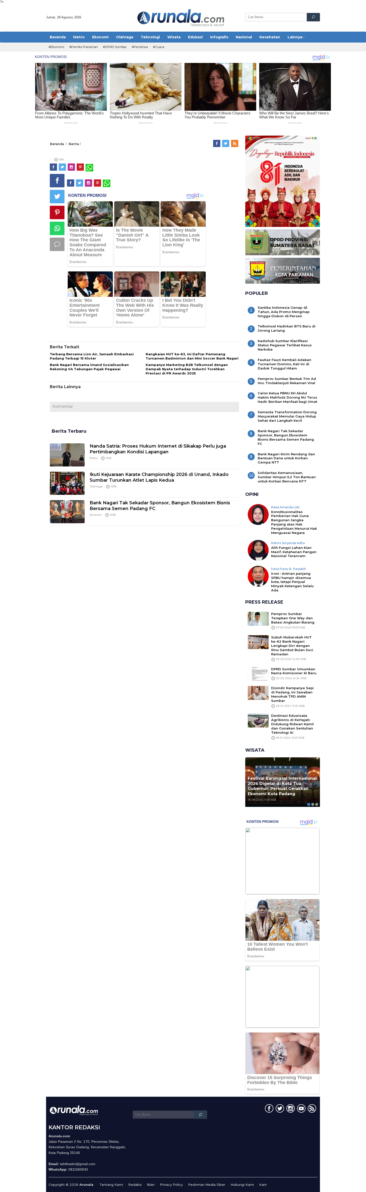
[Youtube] (300, 1109)
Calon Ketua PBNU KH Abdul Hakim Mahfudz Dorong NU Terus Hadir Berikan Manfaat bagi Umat (287, 397)
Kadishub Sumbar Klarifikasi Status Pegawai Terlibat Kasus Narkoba (285, 345)
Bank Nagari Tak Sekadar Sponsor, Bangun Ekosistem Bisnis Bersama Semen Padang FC (286, 437)
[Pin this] (57, 212)
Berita (73, 144)
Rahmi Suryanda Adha (288, 543)
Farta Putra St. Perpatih (288, 569)
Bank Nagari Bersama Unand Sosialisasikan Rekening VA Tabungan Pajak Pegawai (89, 367)
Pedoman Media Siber (206, 1185)
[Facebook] (217, 144)
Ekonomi (96, 515)
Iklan (151, 1185)
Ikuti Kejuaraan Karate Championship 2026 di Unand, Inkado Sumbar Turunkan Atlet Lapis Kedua (159, 477)
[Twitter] (226, 144)
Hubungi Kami (242, 1185)
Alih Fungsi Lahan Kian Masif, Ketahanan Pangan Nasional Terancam (293, 552)
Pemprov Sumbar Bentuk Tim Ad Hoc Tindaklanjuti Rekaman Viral (287, 381)
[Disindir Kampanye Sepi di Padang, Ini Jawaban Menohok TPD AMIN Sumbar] (258, 693)
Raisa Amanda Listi (285, 507)
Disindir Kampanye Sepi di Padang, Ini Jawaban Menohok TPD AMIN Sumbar (292, 694)
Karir (263, 1185)
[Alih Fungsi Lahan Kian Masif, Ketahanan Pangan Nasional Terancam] (258, 550)
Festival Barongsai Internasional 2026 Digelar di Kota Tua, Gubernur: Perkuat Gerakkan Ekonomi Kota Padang (282, 786)
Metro (94, 458)
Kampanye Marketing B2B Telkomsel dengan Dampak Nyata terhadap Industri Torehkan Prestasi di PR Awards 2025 (187, 369)
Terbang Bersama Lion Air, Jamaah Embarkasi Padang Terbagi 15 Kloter (92, 356)
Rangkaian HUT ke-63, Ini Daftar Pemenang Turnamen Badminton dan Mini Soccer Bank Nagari (192, 356)
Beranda (57, 144)
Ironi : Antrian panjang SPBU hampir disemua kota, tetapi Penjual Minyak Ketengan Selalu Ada (292, 581)
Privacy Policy (171, 1185)
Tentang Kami (111, 1185)
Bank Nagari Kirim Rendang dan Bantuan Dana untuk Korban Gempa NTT (286, 458)
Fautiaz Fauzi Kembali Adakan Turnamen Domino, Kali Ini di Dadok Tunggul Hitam (284, 364)
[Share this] (57, 180)
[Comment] (57, 244)
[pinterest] (81, 167)
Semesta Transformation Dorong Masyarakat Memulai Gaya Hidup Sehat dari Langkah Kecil (287, 416)
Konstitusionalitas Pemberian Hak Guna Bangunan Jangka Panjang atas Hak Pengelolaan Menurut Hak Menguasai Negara (294, 522)
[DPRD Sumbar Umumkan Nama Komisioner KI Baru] (258, 673)
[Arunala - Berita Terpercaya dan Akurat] (181, 17)
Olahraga (96, 486)
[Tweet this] (57, 196)
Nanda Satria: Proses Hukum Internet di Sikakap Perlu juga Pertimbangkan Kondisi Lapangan (158, 449)
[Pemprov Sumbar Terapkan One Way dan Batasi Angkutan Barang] (258, 619)
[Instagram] (72, 167)
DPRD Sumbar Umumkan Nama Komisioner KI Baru (293, 671)
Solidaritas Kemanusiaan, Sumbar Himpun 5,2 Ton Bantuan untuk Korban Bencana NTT (287, 477)
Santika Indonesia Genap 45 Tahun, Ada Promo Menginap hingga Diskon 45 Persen (283, 312)
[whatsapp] (89, 167)
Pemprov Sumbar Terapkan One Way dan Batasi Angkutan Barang (292, 618)
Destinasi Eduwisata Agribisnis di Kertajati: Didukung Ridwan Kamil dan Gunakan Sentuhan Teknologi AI (292, 724)
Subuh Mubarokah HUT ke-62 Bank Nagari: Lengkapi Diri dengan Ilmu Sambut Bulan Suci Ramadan (292, 645)
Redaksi (135, 1185)
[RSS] (235, 144)
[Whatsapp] (57, 228)
